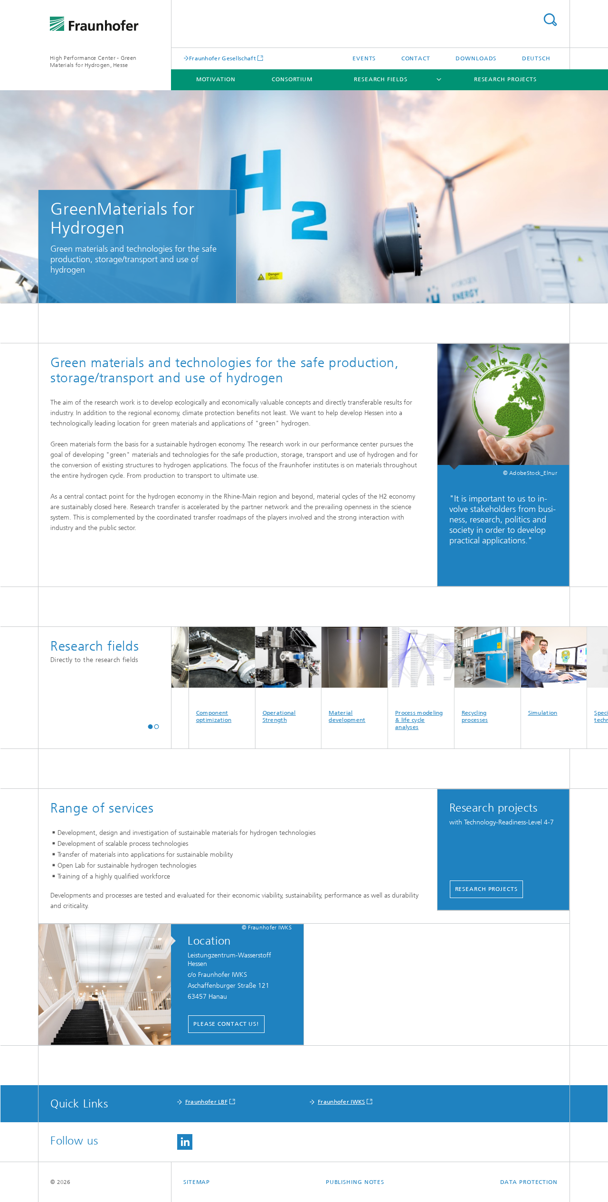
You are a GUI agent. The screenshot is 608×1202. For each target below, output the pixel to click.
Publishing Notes (355, 1182)
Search (550, 20)
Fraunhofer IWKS (341, 1101)
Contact (415, 58)
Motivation (216, 79)
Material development (320, 716)
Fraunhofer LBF (206, 1101)
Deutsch (536, 58)
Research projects (505, 79)
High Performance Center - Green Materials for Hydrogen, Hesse (93, 61)
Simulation (515, 713)
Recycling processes (447, 716)
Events (364, 58)
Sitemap (196, 1182)
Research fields (381, 79)
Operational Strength (251, 716)
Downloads (476, 58)
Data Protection (529, 1182)
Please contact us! (226, 1024)
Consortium (292, 79)
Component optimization (186, 716)
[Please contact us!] (109, 985)
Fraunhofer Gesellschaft (222, 58)
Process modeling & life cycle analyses (392, 720)
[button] (150, 726)
